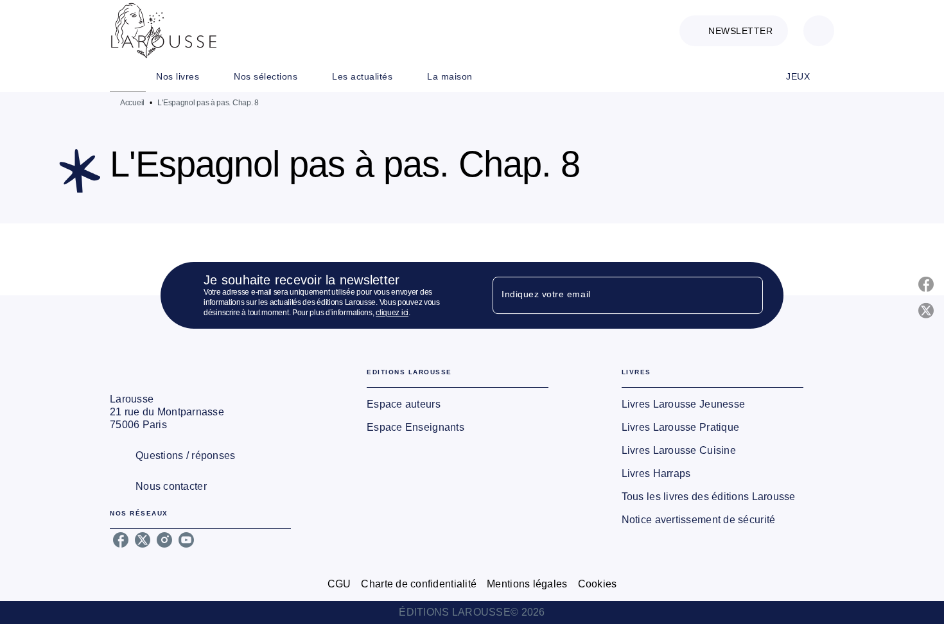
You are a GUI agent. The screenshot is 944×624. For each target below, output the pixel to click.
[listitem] (121, 540)
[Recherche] (818, 30)
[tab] (128, 76)
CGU (339, 583)
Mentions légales (527, 583)
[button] (733, 30)
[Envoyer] (747, 295)
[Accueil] (164, 30)
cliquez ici (392, 312)
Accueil (132, 102)
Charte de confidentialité (418, 583)
